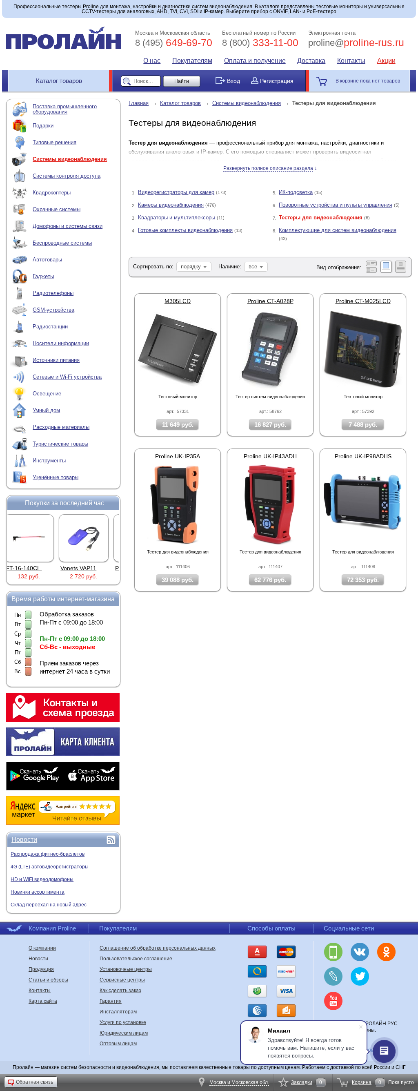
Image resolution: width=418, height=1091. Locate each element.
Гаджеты (43, 276)
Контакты (351, 60)
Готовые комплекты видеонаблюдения (185, 230)
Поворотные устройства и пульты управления (335, 205)
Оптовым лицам (118, 1043)
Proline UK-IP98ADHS (363, 456)
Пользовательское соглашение (136, 959)
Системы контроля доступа (66, 176)
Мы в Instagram (386, 976)
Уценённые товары (55, 477)
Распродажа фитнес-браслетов (47, 854)
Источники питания (56, 360)
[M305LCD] (177, 349)
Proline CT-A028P (270, 301)
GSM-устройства (53, 310)
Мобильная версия (333, 952)
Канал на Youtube (333, 1001)
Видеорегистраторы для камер (176, 192)
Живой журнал (333, 976)
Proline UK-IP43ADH (270, 456)
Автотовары (47, 260)
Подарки (43, 126)
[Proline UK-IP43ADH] (270, 504)
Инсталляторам (118, 1012)
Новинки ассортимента (37, 892)
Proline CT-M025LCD (363, 301)
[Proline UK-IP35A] (177, 504)
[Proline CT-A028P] (270, 349)
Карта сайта (43, 1001)
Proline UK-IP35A (177, 456)
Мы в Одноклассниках (386, 952)
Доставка (311, 60)
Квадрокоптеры (52, 193)
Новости (24, 839)
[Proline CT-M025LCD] (363, 349)
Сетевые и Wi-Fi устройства (67, 377)
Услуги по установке (123, 1022)
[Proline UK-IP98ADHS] (363, 504)
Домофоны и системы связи (67, 226)
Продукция (41, 969)
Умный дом (46, 410)
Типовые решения (54, 142)
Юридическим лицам (124, 1033)
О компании (42, 948)
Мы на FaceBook (360, 1001)
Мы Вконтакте (360, 952)
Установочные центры (126, 969)
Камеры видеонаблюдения (171, 205)
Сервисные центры (122, 980)
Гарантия (111, 1001)
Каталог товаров (59, 80)
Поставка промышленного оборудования (65, 109)
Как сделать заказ (120, 990)
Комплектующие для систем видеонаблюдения (337, 230)
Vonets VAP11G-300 (39, 568)
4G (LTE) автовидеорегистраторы (50, 867)
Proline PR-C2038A (93, 568)
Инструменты (49, 460)
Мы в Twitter (360, 976)
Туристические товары (60, 444)
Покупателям (192, 60)
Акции (386, 60)
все (253, 266)
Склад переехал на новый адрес (49, 905)
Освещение (47, 393)
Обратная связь (34, 1082)
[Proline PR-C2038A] (91, 538)
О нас (151, 60)
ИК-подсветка (296, 192)
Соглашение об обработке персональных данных (158, 948)
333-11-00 (260, 42)
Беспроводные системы (62, 243)
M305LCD (178, 301)
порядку (191, 266)
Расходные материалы (61, 427)
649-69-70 (173, 42)
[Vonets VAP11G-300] (36, 538)
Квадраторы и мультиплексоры (176, 217)
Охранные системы (56, 209)
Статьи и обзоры (48, 980)
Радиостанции (50, 327)
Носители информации (61, 343)
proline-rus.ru (356, 42)
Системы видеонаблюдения (70, 159)
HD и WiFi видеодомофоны (42, 879)
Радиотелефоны (53, 293)
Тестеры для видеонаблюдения (320, 217)
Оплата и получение (255, 60)
